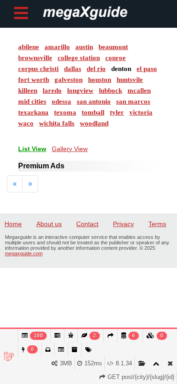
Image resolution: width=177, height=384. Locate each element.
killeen (27, 90)
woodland (94, 123)
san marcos (133, 101)
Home (13, 223)
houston (99, 79)
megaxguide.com (24, 253)
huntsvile (130, 79)
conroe (115, 57)
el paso (147, 68)
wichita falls (56, 123)
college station (79, 57)
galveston (68, 79)
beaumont (113, 47)
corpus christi (38, 68)
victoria (140, 112)
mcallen (139, 90)
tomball (93, 112)
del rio (96, 68)
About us (49, 223)
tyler (117, 112)
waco (26, 123)
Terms (157, 223)
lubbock (110, 90)
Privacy (123, 223)
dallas (72, 68)
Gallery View (70, 148)
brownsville (35, 57)
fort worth (33, 79)
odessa (61, 101)
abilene (28, 47)
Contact (87, 223)
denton (121, 68)
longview (80, 90)
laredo (52, 90)
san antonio (94, 101)
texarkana (33, 112)
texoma (65, 112)
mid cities (32, 101)
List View (32, 148)
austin (84, 47)
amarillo (57, 47)
